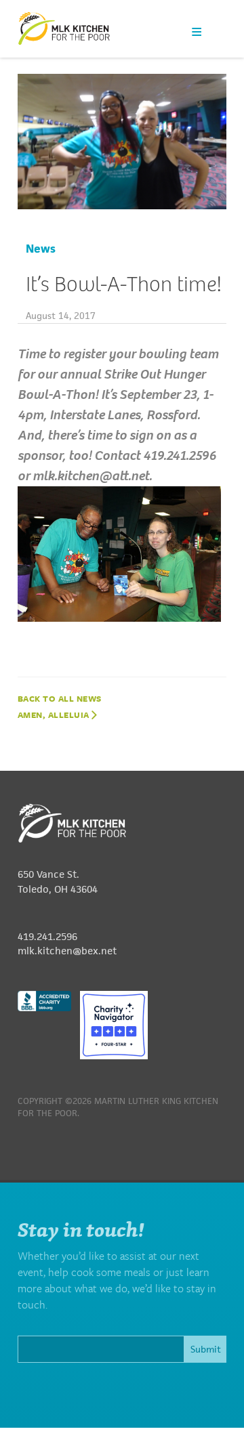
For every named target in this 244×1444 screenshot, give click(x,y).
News (41, 248)
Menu (196, 31)
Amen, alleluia (55, 714)
